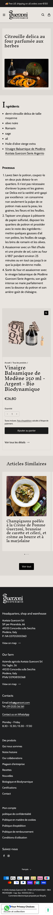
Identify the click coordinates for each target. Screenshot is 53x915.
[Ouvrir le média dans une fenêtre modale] (46, 313)
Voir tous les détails (15, 442)
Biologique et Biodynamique (17, 781)
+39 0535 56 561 (15, 706)
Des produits (9, 740)
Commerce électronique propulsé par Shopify (27, 896)
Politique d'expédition (14, 825)
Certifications (9, 787)
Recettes (7, 770)
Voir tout (26, 566)
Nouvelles (7, 775)
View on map (9, 643)
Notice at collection (14, 911)
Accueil (7, 363)
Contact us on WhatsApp (15, 714)
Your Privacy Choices (22, 906)
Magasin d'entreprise (13, 764)
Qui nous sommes (12, 746)
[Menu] (4, 15)
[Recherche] (43, 15)
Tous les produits (19, 363)
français (25, 869)
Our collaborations (12, 758)
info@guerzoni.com (19, 702)
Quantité (8, 408)
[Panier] (49, 15)
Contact (6, 793)
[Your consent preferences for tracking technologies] (48, 910)
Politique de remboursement (17, 831)
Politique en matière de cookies (19, 819)
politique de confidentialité (16, 814)
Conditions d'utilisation (14, 837)
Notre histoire (9, 752)
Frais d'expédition (24, 420)
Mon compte (9, 808)
